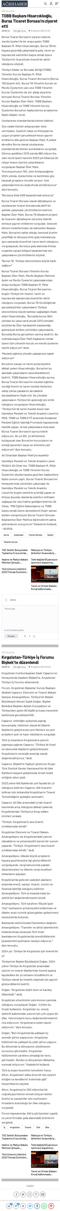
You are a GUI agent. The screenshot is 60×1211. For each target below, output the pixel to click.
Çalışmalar (19, 535)
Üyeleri (50, 535)
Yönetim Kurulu (11, 542)
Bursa (6, 535)
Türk (38, 1127)
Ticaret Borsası (35, 535)
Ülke (47, 1127)
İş (4, 1127)
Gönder (11, 636)
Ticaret (28, 1127)
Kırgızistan (15, 1127)
